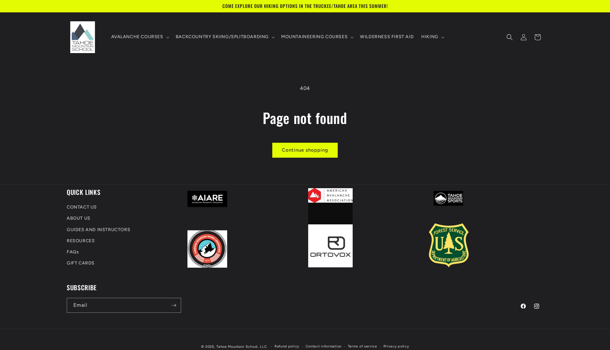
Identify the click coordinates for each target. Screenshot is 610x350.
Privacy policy (396, 346)
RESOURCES (81, 241)
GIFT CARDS (81, 263)
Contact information (324, 346)
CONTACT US (82, 207)
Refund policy (286, 346)
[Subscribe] (174, 305)
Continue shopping (305, 150)
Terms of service (362, 346)
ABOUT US (79, 218)
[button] (139, 37)
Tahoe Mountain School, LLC (241, 347)
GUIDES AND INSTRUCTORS (98, 229)
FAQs (73, 252)
